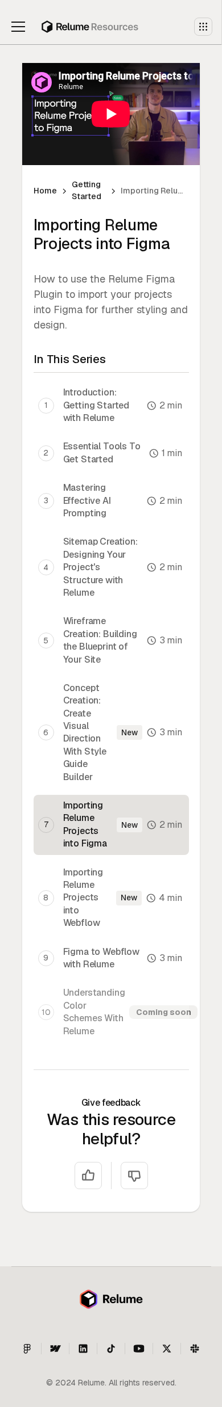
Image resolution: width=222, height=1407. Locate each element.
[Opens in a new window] (194, 1348)
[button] (20, 27)
